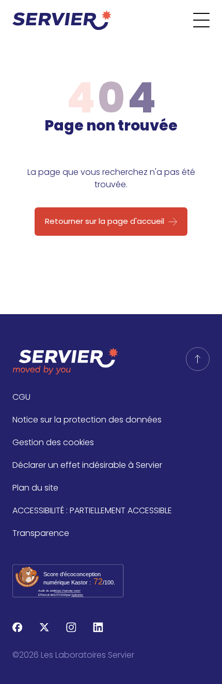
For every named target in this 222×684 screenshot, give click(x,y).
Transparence (40, 533)
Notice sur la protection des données (87, 420)
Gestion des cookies (53, 442)
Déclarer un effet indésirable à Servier (87, 465)
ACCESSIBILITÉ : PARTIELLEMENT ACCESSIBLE (92, 510)
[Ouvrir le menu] (207, 20)
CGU (21, 397)
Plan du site (35, 488)
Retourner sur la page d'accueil (104, 221)
